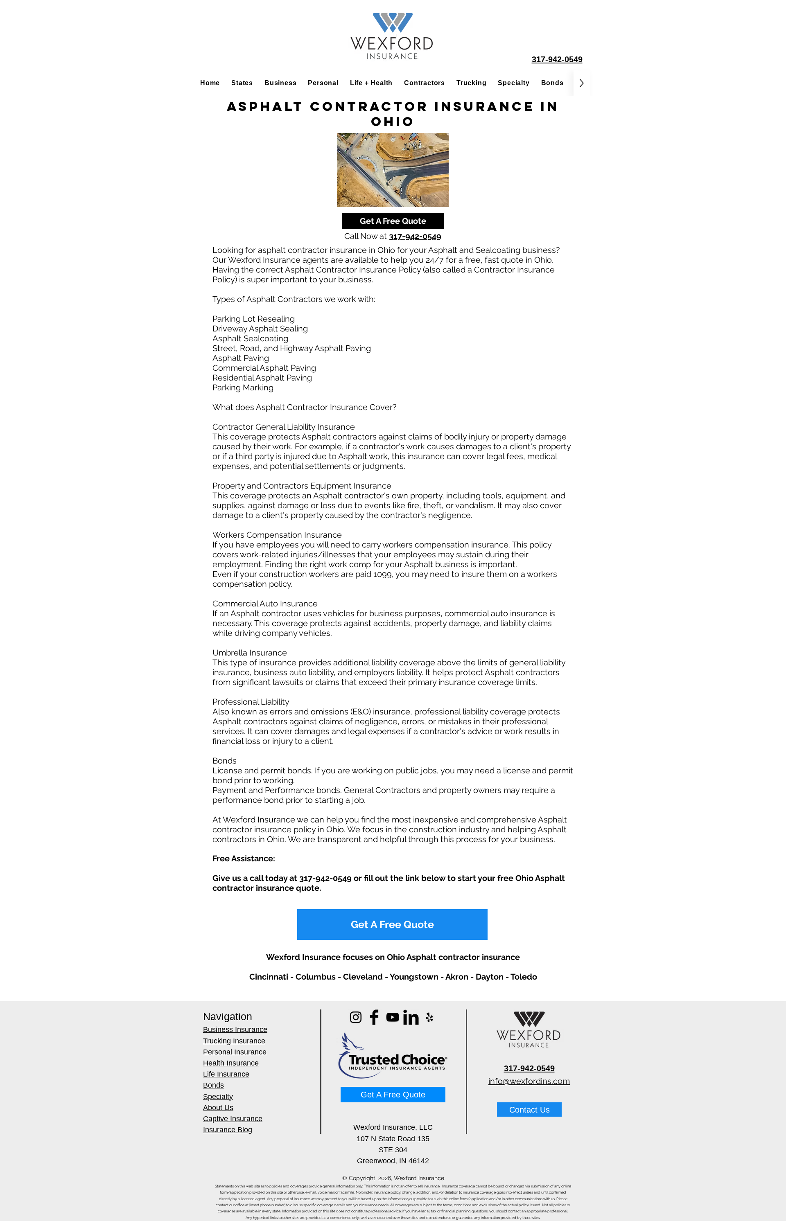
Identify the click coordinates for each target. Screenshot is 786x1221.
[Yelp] (429, 1017)
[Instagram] (356, 1017)
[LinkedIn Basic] (411, 1017)
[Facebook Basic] (374, 1017)
